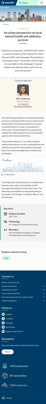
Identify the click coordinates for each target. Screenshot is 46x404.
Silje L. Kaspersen (23, 98)
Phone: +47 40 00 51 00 (10, 282)
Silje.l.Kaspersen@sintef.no (23, 106)
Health (6, 258)
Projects (6, 24)
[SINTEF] (8, 3)
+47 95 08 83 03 (23, 104)
